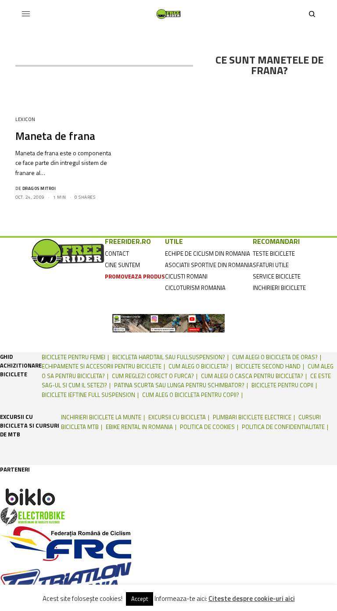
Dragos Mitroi (39, 188)
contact (117, 253)
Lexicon (25, 119)
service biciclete (277, 276)
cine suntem (122, 265)
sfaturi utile (271, 265)
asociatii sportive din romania (209, 265)
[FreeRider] (168, 14)
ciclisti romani (186, 276)
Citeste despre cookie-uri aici (251, 599)
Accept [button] (139, 598)
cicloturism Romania (195, 287)
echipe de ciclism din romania (207, 253)
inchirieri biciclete (279, 287)
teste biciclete (274, 253)
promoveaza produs (135, 276)
